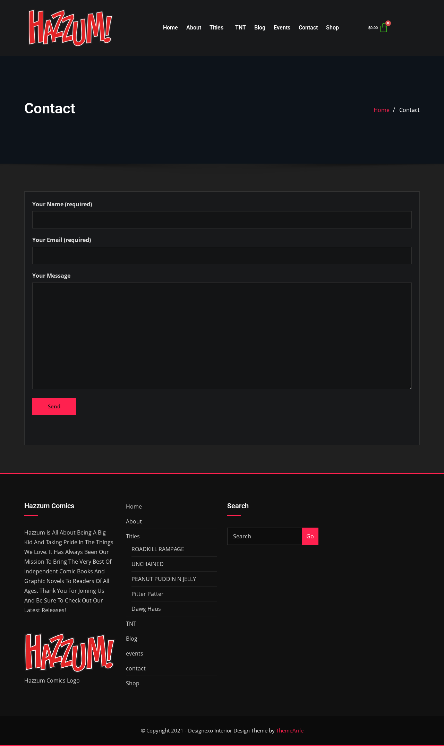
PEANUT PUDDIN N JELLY (163, 579)
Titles (216, 27)
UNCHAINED (147, 564)
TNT (240, 27)
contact (308, 27)
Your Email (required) (61, 240)
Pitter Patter (147, 594)
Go (310, 536)
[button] (218, 28)
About (193, 27)
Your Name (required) (62, 204)
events (282, 27)
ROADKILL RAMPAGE (157, 549)
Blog (259, 27)
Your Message (51, 275)
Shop (332, 27)
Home (170, 27)
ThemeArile (290, 730)
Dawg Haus (146, 609)
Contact (409, 110)
